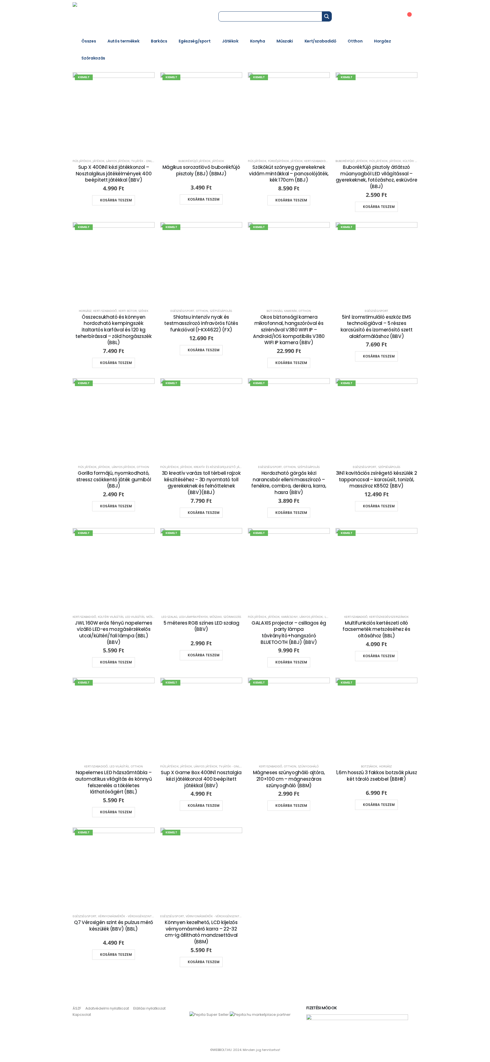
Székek (143, 311)
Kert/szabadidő (320, 41)
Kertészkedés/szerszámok (389, 617)
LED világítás (135, 617)
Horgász (382, 41)
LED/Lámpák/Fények (193, 617)
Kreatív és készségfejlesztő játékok (221, 467)
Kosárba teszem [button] (116, 200)
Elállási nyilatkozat (149, 1008)
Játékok (230, 41)
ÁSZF (77, 1008)
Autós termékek (123, 41)
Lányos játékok (118, 161)
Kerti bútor (128, 311)
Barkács (159, 41)
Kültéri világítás (110, 617)
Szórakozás (93, 58)
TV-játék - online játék (148, 161)
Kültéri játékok (414, 161)
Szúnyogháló (308, 766)
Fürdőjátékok (278, 161)
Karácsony (289, 617)
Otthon (355, 41)
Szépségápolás (221, 311)
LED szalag (169, 617)
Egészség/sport (194, 41)
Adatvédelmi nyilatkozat (107, 1008)
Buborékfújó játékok (194, 161)
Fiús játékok (82, 161)
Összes (88, 41)
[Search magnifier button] (326, 16)
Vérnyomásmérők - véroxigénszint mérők (130, 916)
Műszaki (284, 41)
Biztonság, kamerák (282, 311)
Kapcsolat (82, 1014)
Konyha (257, 41)
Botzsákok (369, 766)
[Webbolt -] (111, 16)
